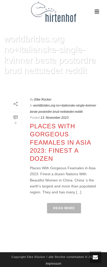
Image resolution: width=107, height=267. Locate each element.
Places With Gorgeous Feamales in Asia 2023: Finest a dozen (60, 142)
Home (10, 83)
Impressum (53, 263)
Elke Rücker (42, 99)
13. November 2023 (55, 118)
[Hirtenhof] (53, 11)
